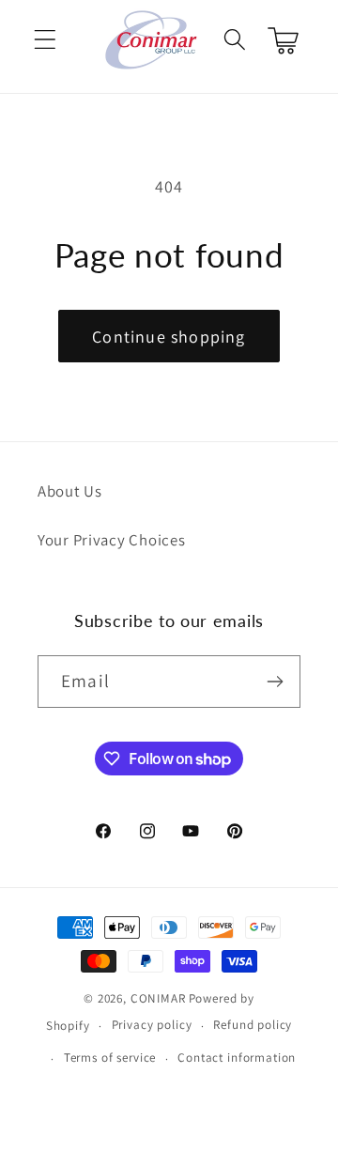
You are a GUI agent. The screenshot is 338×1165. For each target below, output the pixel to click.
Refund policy (252, 1025)
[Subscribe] (275, 681)
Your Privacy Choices (111, 539)
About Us (70, 491)
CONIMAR (158, 998)
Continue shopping (168, 336)
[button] (45, 40)
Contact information (236, 1057)
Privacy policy (152, 1025)
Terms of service (110, 1057)
